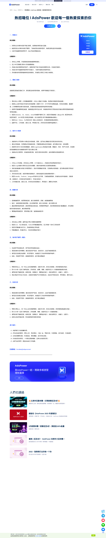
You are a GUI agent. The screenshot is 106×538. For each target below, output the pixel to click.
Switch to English (58, 0)
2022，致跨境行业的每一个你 (17, 448)
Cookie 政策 (38, 536)
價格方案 (48, 2)
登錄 (87, 4)
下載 (52, 2)
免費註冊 (49, 26)
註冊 (92, 4)
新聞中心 (20, 10)
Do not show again (67, 0)
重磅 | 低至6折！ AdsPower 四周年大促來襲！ (21, 435)
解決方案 (34, 2)
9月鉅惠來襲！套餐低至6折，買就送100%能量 (22, 423)
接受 (93, 535)
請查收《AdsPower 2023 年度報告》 (19, 410)
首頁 (11, 10)
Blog (15, 10)
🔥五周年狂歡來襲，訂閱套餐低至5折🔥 (20, 397)
